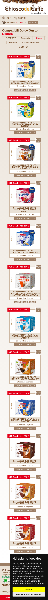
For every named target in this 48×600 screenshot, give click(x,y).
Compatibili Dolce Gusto (20, 30)
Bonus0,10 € (38, 56)
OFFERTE (11, 38)
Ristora (38, 38)
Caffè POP (24, 47)
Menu (32, 22)
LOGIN (8, 18)
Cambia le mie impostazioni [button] (28, 594)
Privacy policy (7, 592)
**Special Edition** (30, 43)
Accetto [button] (28, 589)
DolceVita (25, 38)
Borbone (13, 43)
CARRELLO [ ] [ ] (15, 22)
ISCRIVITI (21, 18)
